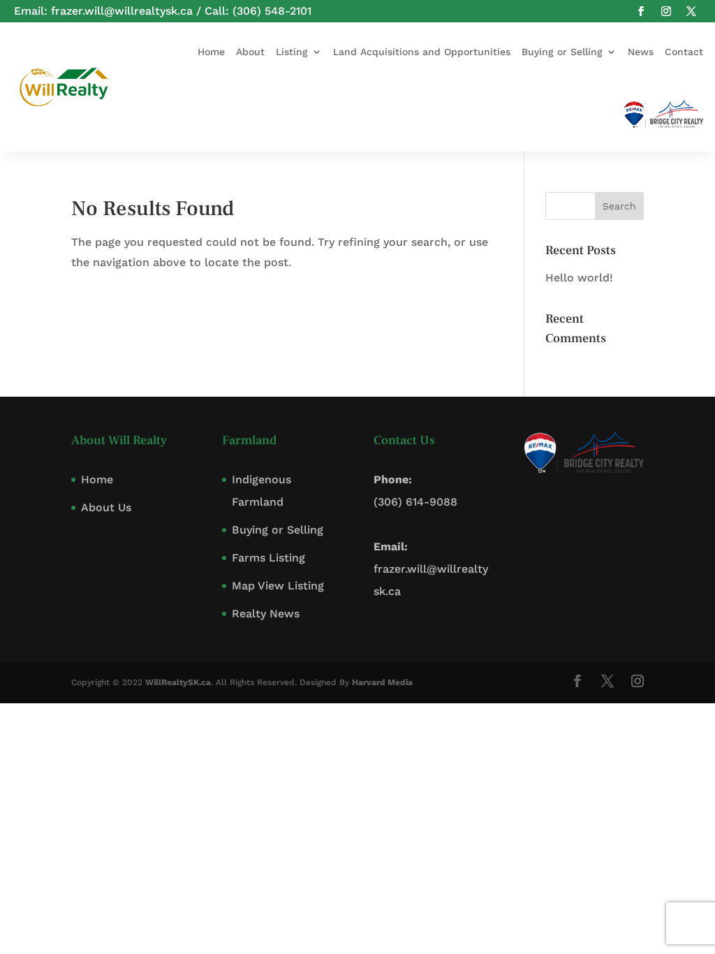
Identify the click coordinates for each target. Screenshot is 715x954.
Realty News (266, 613)
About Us (106, 507)
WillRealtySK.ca (178, 682)
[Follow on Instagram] (666, 11)
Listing (292, 51)
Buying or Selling (562, 51)
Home (211, 51)
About (250, 51)
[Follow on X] (691, 11)
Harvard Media (382, 682)
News (641, 51)
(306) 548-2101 (272, 10)
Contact (684, 51)
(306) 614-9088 (415, 501)
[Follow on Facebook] (641, 11)
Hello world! (579, 277)
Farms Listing (268, 557)
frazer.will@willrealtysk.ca (122, 10)
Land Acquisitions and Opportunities (421, 51)
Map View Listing (278, 585)
